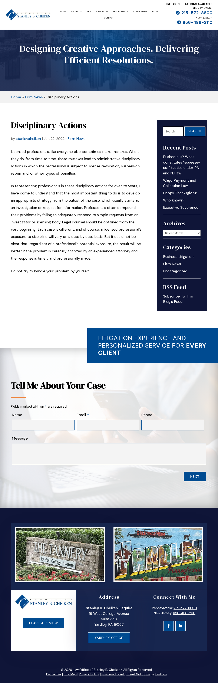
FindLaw (161, 674)
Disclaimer (53, 674)
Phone (146, 414)
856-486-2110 (197, 22)
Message (20, 438)
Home (63, 11)
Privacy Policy (89, 674)
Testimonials (120, 11)
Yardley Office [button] (109, 638)
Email (83, 414)
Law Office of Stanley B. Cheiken (96, 670)
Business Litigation (178, 256)
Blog (155, 11)
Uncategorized (175, 271)
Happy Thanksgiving (180, 193)
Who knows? (173, 200)
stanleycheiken (28, 138)
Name (17, 414)
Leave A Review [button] (43, 623)
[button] (212, 652)
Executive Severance (180, 207)
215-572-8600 (196, 13)
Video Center (140, 11)
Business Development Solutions (126, 674)
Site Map (70, 674)
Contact (109, 17)
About (74, 11)
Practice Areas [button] (95, 11)
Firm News (76, 138)
